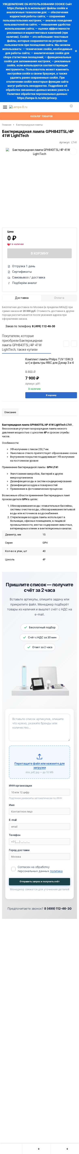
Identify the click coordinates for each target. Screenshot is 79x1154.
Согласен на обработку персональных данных (40, 869)
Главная (6, 125)
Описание (10, 412)
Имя (11, 805)
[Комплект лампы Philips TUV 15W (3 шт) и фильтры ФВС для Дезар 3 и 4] (12, 370)
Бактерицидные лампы (29, 125)
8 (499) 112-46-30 (43, 326)
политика (56, 871)
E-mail (13, 819)
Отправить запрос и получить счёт (40, 881)
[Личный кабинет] (61, 107)
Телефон (14, 835)
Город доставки (19, 850)
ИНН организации (20, 785)
